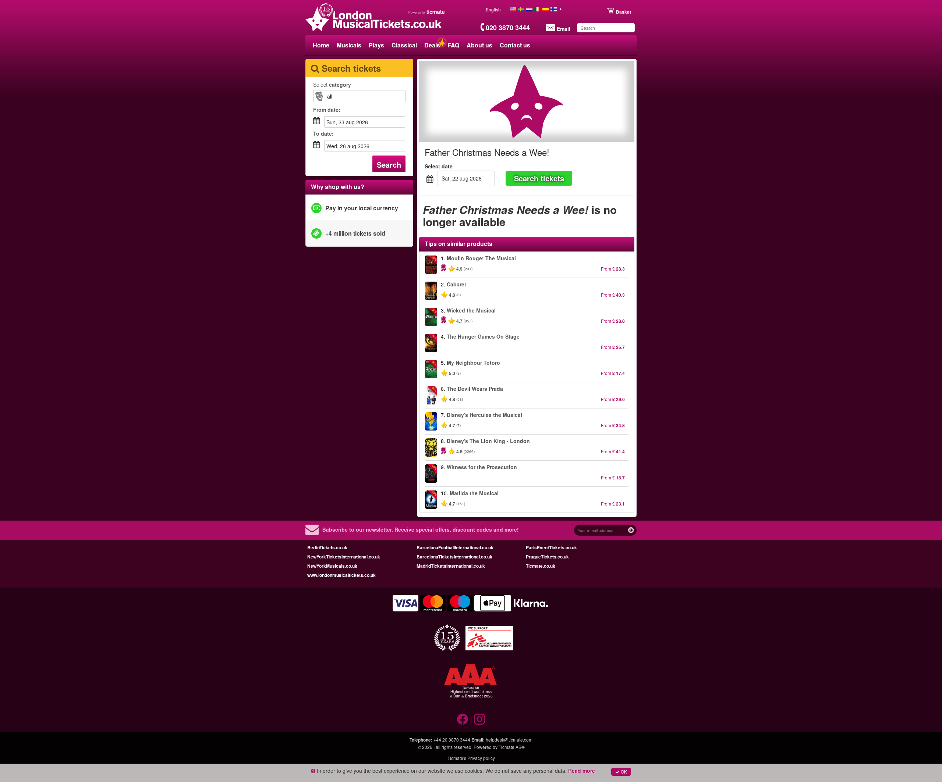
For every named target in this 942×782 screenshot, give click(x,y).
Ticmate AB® (512, 747)
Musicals (349, 45)
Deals (432, 45)
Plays (376, 45)
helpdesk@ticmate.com (509, 739)
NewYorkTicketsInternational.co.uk (343, 556)
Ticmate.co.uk (540, 566)
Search (389, 164)
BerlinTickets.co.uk (327, 547)
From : (326, 109)
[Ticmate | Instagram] (479, 719)
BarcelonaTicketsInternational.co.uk (454, 556)
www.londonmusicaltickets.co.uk (341, 575)
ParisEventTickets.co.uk (551, 547)
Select (332, 84)
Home (321, 45)
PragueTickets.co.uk (547, 556)
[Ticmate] (426, 11)
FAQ (453, 45)
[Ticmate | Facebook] (462, 719)
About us (479, 45)
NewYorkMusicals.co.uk (332, 566)
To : (323, 133)
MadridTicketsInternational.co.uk (451, 566)
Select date (439, 166)
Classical (404, 45)
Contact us (515, 45)
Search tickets (539, 178)
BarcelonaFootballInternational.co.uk (455, 547)
